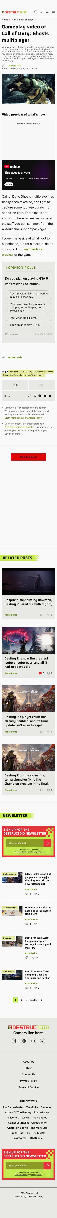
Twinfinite (32, 1107)
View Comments (28, 457)
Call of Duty (27, 371)
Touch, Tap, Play (20, 1132)
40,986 (33, 999)
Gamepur (46, 1107)
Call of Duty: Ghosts (44, 371)
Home (5, 20)
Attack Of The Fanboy (18, 1112)
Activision (14, 371)
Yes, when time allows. (23, 317)
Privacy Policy (36, 852)
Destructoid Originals (12, 375)
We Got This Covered (34, 1117)
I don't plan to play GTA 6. (25, 324)
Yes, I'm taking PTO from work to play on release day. (29, 295)
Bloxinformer (19, 1138)
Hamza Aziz (15, 65)
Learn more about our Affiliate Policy (23, 417)
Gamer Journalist (18, 1122)
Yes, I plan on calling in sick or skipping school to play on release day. (27, 307)
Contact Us (28, 1074)
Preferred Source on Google (18, 427)
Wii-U (41, 375)
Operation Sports (17, 1127)
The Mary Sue (39, 1127)
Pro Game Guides (13, 1107)
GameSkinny (39, 1122)
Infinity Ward (30, 375)
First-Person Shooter (22, 20)
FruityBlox (38, 1132)
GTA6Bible (36, 1138)
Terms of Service (21, 852)
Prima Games (42, 1112)
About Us (28, 1061)
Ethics (28, 1068)
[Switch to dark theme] (47, 12)
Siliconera (13, 1117)
